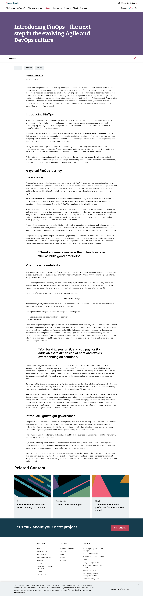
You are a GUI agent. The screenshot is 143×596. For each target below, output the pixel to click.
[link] (120, 528)
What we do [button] (10, 8)
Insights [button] (47, 8)
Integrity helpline (89, 562)
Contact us (41, 574)
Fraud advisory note (91, 579)
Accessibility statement (92, 554)
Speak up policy (89, 571)
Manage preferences (120, 589)
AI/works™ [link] (21, 8)
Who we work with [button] (35, 8)
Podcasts (64, 560)
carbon (28, 461)
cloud (41, 183)
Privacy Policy (19, 592)
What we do (42, 551)
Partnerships (42, 554)
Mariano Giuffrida (35, 75)
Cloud (18, 68)
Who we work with (44, 557)
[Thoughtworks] (12, 2)
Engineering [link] (57, 8)
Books (62, 557)
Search (124, 8)
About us (40, 548)
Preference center (67, 548)
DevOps (29, 68)
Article (39, 68)
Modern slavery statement (93, 557)
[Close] (139, 584)
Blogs (62, 554)
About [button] (75, 8)
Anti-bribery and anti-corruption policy (91, 575)
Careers (40, 571)
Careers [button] (67, 8)
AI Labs (40, 560)
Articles (63, 551)
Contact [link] (83, 8)
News (39, 563)
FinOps (28, 157)
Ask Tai (134, 8)
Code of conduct (90, 560)
